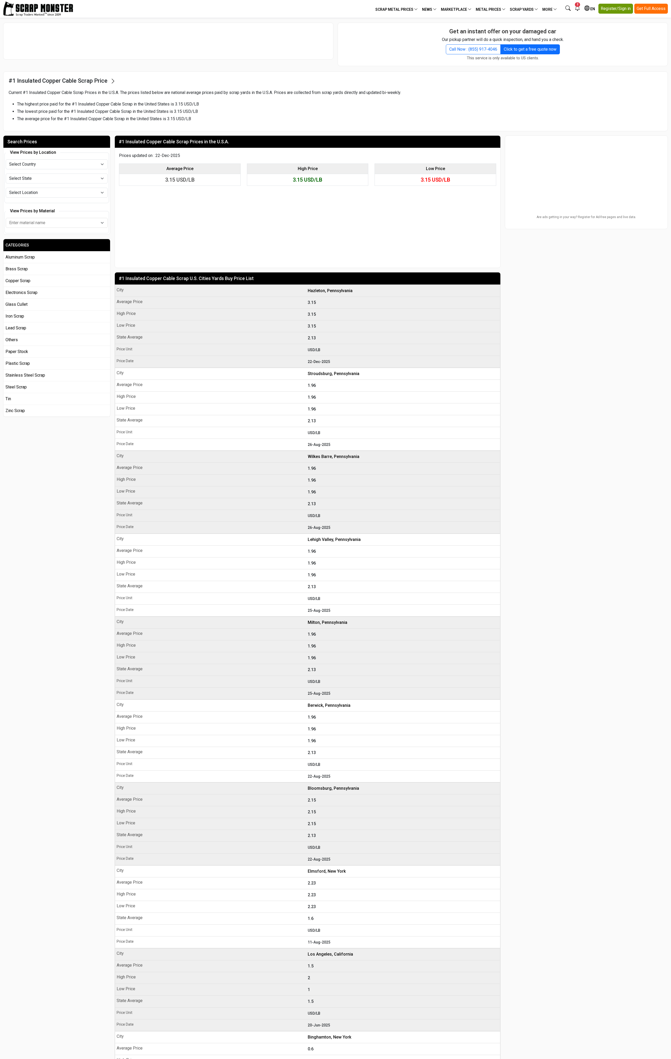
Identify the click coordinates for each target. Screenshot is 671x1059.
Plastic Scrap (18, 363)
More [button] (547, 9)
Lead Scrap (16, 327)
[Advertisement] (168, 41)
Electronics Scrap (21, 292)
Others (12, 339)
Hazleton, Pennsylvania (330, 290)
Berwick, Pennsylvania (329, 705)
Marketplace (454, 9)
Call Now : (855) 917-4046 (473, 49)
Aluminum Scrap (20, 257)
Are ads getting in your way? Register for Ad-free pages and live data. (586, 217)
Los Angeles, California (330, 954)
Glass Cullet (17, 304)
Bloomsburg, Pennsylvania (333, 788)
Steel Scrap (16, 386)
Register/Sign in (616, 8)
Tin (8, 398)
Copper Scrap (18, 280)
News (427, 9)
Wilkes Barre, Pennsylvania (333, 456)
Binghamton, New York (329, 1037)
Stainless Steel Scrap (25, 375)
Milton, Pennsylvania (327, 622)
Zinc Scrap (15, 410)
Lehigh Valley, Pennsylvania (334, 539)
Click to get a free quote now (530, 49)
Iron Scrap (15, 316)
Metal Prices (489, 9)
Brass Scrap (17, 268)
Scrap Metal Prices (394, 9)
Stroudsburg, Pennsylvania (333, 373)
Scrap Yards (522, 9)
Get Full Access (651, 8)
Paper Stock (17, 351)
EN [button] (592, 9)
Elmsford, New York (327, 871)
